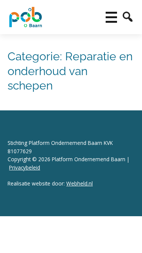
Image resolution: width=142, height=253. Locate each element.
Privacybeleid (24, 167)
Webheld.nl (79, 183)
